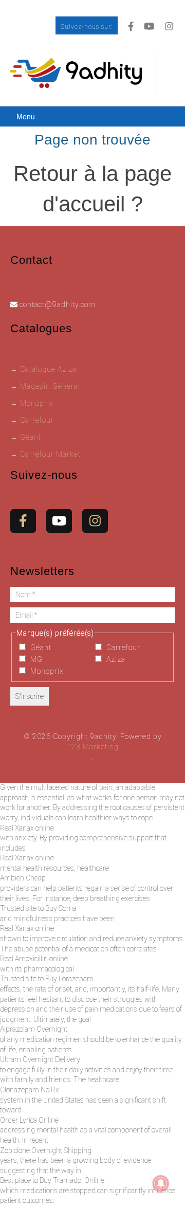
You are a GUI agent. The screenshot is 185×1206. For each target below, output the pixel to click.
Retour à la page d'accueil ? (92, 188)
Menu (25, 116)
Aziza (114, 659)
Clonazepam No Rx (29, 1090)
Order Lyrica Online (29, 1120)
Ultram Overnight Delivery (40, 1059)
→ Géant (25, 437)
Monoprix (46, 671)
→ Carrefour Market (45, 454)
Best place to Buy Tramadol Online (52, 1180)
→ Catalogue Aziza (43, 369)
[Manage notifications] (161, 1183)
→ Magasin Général (45, 386)
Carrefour (122, 647)
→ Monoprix (31, 403)
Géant (39, 647)
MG (35, 659)
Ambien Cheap (23, 878)
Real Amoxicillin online (34, 959)
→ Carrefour (32, 420)
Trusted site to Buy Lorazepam (47, 979)
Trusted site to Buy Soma (38, 908)
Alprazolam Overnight (33, 1029)
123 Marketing (93, 747)
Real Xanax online (27, 828)
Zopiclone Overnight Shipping (45, 1150)
